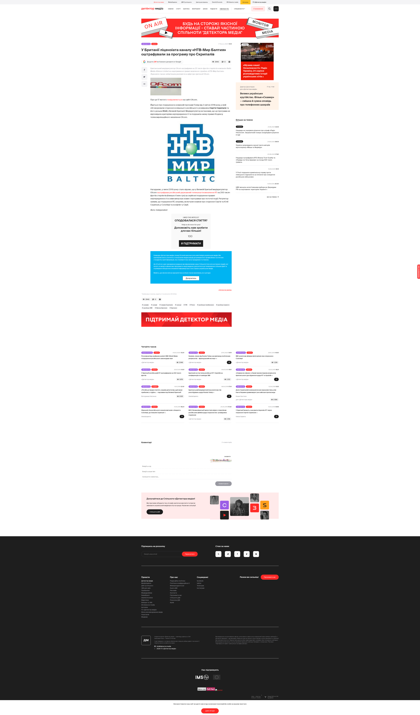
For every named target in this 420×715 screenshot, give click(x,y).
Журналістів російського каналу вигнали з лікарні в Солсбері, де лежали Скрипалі (160, 411)
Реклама (173, 590)
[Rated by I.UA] (219, 690)
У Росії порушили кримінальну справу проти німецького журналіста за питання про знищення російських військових (255, 174)
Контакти (173, 593)
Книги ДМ (173, 588)
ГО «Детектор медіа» (259, 2)
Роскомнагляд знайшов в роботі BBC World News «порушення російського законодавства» (159, 357)
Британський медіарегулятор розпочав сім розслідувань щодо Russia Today (205, 391)
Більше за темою (244, 120)
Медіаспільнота (147, 353)
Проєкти (145, 577)
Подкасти (213, 9)
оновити (227, 456)
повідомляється (174, 99)
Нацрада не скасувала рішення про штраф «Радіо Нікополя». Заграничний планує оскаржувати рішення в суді (257, 132)
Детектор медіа (159, 2)
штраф (155, 305)
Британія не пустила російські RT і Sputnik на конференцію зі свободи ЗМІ (206, 374)
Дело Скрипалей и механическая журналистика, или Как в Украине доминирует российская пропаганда (256, 391)
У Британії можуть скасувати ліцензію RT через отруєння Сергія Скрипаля (254, 411)
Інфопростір (224, 9)
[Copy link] (144, 84)
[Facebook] (144, 70)
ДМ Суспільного (186, 2)
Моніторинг (196, 9)
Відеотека (145, 600)
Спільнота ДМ (155, 512)
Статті (178, 9)
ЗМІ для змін (145, 588)
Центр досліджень (202, 2)
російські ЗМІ (148, 308)
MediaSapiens (172, 2)
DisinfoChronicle (217, 2)
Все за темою (272, 197)
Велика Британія (161, 308)
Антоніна (245, 2)
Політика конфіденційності (180, 583)
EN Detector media (232, 2)
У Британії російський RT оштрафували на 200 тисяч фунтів (161, 374)
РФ (186, 305)
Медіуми (144, 617)
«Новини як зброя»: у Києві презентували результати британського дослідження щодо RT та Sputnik (256, 374)
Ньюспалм (145, 615)
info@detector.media (164, 646)
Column (249, 386)
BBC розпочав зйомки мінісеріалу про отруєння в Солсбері (254, 357)
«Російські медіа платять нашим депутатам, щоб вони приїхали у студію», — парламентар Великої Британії (161, 391)
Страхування (258, 9)
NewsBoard (145, 595)
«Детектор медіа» (225, 290)
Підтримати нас (176, 595)
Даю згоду (210, 711)
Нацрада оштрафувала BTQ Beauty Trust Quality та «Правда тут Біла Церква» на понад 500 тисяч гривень (255, 160)
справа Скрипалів (167, 305)
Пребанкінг (145, 590)
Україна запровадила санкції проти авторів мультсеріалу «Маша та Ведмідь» (253, 146)
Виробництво (241, 353)
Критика (186, 9)
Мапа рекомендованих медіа (152, 612)
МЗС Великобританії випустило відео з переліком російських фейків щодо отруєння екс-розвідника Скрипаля (208, 412)
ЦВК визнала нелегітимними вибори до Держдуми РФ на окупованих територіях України (256, 188)
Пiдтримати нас (270, 577)
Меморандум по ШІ (177, 586)
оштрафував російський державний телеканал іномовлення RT (187, 192)
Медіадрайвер (146, 593)
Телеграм (200, 586)
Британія (174, 308)
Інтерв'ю (155, 386)
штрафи (146, 305)
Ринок (205, 9)
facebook (200, 581)
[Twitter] (144, 77)
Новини (170, 9)
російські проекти (223, 305)
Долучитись (191, 278)
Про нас (174, 577)
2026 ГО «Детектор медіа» (166, 649)
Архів (172, 602)
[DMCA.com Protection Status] (201, 690)
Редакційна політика (177, 581)
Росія (193, 305)
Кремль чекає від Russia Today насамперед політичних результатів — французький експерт (209, 357)
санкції (179, 305)
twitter (199, 583)
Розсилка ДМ (175, 600)
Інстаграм (200, 588)
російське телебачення (206, 305)
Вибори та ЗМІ (146, 602)
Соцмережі (202, 577)
